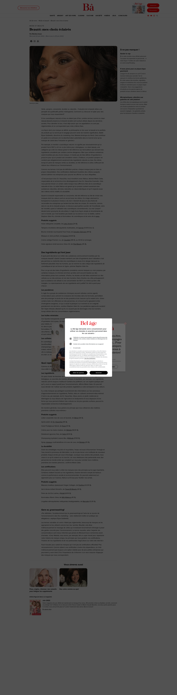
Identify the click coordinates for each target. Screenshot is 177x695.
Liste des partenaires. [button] (90, 358)
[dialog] (88, 347)
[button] (88, 348)
